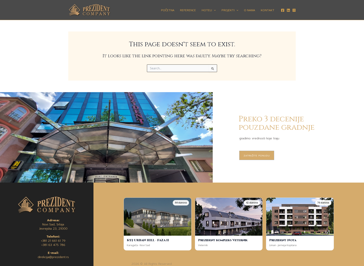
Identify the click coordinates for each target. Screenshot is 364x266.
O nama (249, 10)
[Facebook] (282, 10)
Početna (167, 10)
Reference (188, 10)
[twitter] (288, 10)
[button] (214, 10)
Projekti (228, 10)
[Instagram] (294, 10)
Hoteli (207, 10)
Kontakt (267, 10)
